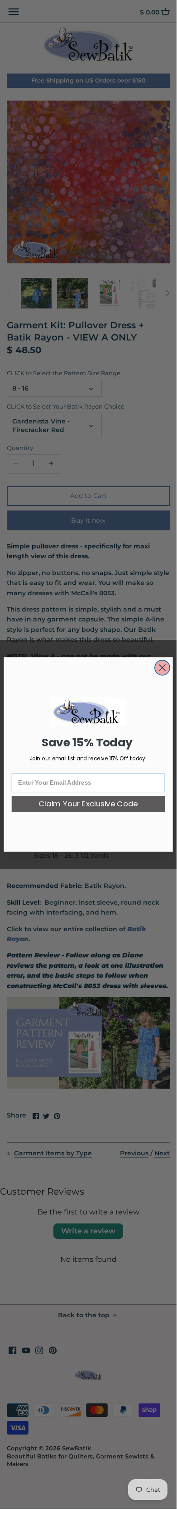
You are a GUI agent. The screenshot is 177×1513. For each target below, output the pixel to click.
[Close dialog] (162, 667)
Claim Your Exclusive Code (88, 804)
